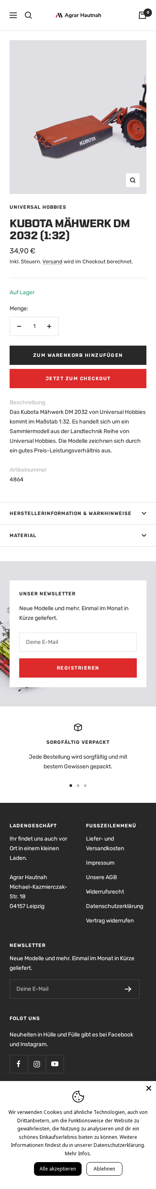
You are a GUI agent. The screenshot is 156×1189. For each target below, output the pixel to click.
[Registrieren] (128, 989)
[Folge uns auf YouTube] (55, 1064)
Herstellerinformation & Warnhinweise (71, 513)
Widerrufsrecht (105, 891)
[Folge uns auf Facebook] (19, 1064)
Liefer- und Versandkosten (105, 843)
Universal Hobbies (38, 207)
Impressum (100, 862)
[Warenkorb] (142, 15)
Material (23, 535)
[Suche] (28, 15)
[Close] (149, 1088)
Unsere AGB (101, 877)
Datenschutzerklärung (114, 906)
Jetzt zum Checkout (78, 378)
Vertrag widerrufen (110, 920)
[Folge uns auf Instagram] (37, 1064)
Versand (52, 262)
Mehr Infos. (78, 1153)
